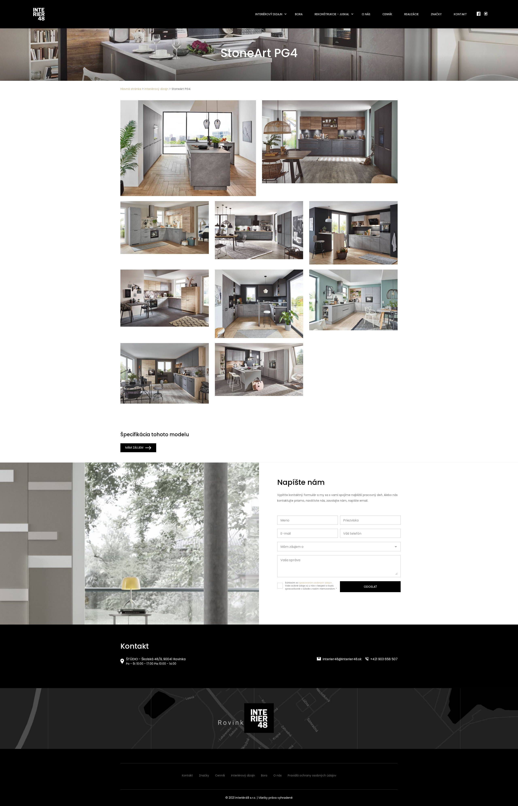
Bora (299, 14)
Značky (436, 14)
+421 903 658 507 (383, 659)
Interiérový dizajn (268, 14)
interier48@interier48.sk (342, 659)
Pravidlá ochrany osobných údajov (312, 775)
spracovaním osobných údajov (315, 582)
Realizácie (411, 14)
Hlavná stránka (130, 89)
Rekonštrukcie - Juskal (332, 14)
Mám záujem (134, 448)
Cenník (387, 14)
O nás (366, 14)
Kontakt (460, 14)
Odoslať (370, 587)
